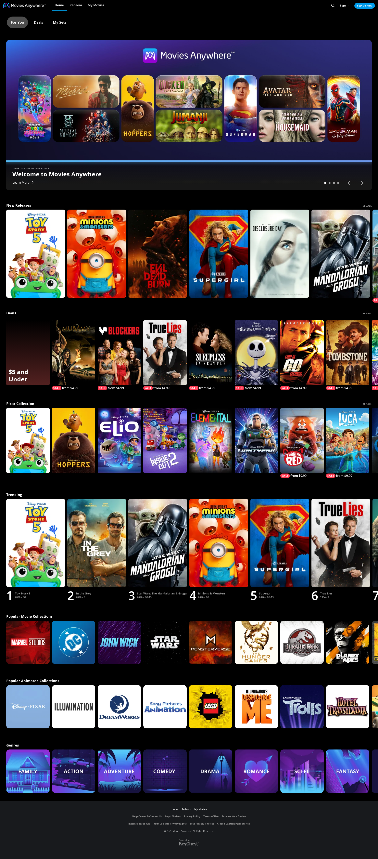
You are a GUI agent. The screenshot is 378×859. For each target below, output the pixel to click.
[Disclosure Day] (279, 254)
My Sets (59, 22)
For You (17, 22)
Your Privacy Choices (202, 823)
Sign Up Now (364, 5)
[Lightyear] (256, 440)
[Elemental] (210, 440)
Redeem (76, 5)
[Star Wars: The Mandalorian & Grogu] (340, 254)
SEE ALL (367, 205)
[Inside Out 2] (165, 440)
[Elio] (119, 440)
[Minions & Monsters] (96, 254)
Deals (38, 22)
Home (59, 5)
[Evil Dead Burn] (157, 254)
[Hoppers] (73, 440)
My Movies (96, 5)
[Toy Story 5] (35, 254)
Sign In (344, 5)
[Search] (333, 5)
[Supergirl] (218, 254)
